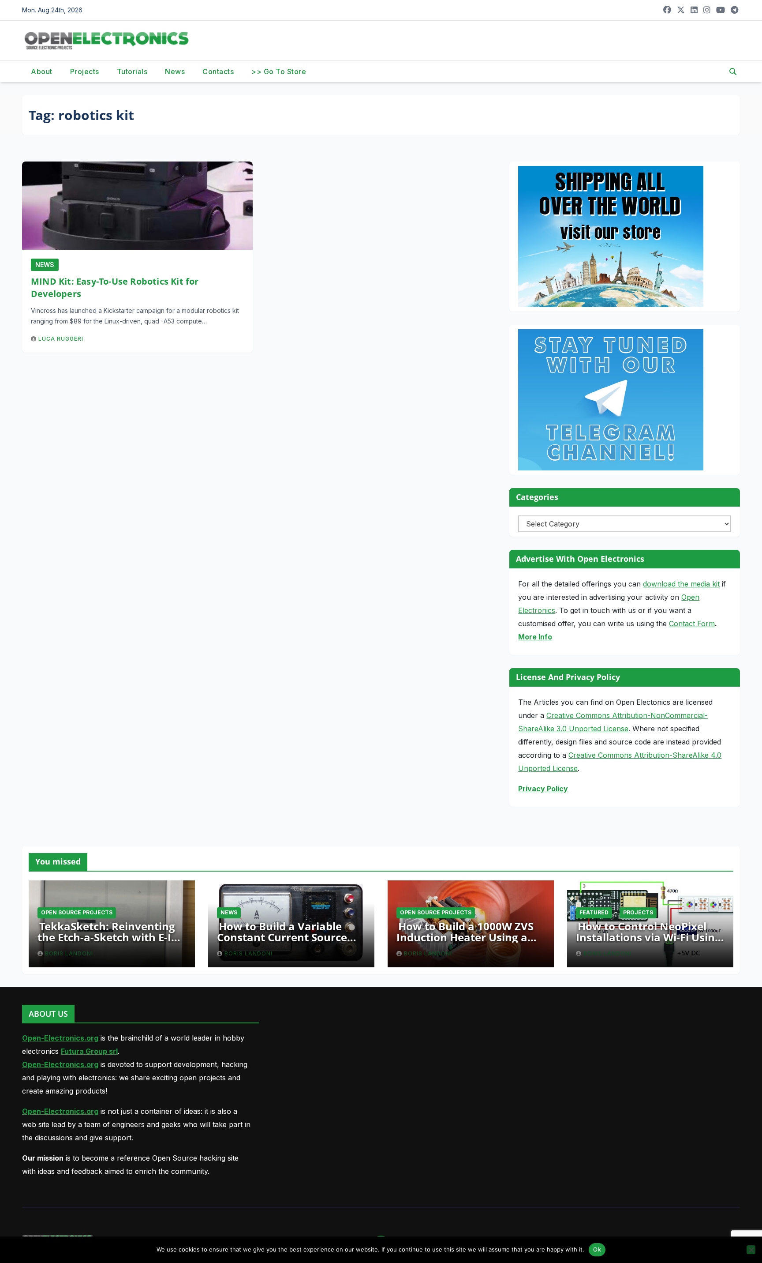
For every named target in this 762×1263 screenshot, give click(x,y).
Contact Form (692, 623)
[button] (732, 71)
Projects (84, 71)
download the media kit (681, 583)
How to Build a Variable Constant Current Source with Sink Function (282, 937)
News (175, 71)
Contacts (218, 71)
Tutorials (132, 71)
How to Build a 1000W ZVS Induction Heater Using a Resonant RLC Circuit (465, 937)
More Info (535, 636)
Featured (594, 912)
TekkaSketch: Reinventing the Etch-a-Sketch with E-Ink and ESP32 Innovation (111, 937)
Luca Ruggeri (60, 338)
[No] (751, 1249)
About (41, 71)
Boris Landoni (69, 953)
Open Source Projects (76, 912)
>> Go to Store (278, 71)
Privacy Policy (543, 788)
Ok (597, 1249)
